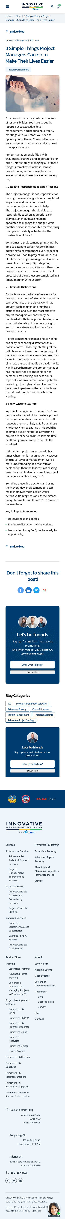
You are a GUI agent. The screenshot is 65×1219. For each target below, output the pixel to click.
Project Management (18, 69)
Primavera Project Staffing (21, 720)
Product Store (13, 957)
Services (10, 845)
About (38, 957)
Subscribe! (32, 672)
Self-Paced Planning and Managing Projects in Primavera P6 (19, 988)
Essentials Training (45, 851)
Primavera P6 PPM (19, 1018)
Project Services (15, 886)
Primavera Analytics (14, 1039)
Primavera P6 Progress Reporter (19, 1025)
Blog (18, 16)
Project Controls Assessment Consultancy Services (18, 897)
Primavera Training (17, 709)
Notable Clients (43, 970)
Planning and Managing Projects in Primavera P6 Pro (47, 871)
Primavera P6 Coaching (13, 1065)
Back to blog (17, 31)
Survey (39, 881)
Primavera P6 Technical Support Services (19, 860)
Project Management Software (31, 703)
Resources (41, 991)
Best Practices (46, 1002)
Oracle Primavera (40, 709)
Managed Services (16, 918)
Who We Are (42, 963)
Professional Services (18, 851)
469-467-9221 (18, 1172)
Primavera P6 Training (47, 845)
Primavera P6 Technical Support (16, 1075)
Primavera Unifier (18, 1046)
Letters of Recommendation (45, 983)
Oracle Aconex (17, 1051)
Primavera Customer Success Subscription (19, 926)
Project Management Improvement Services (16, 874)
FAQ (37, 1013)
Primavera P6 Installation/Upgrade (17, 1084)
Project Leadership (44, 715)
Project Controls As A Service (18, 946)
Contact (39, 1019)
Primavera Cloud (18, 1032)
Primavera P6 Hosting (18, 1057)
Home (9, 16)
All (9, 703)
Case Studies (42, 976)
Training (10, 963)
